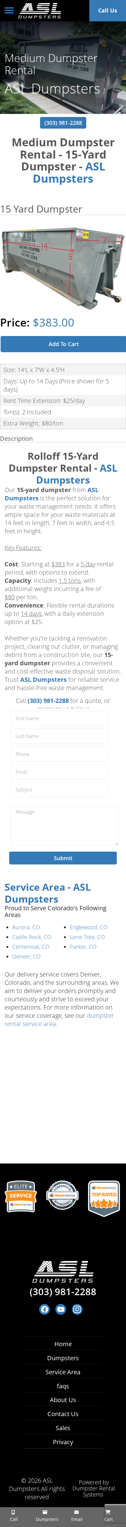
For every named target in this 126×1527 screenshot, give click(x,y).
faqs (63, 1386)
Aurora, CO (26, 927)
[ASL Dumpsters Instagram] (77, 1309)
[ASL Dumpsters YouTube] (60, 1309)
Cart (108, 1519)
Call (13, 1519)
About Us (63, 1400)
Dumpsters (63, 1358)
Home (63, 1344)
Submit (63, 858)
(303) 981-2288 (63, 122)
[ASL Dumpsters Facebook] (44, 1309)
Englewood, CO (89, 927)
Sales (63, 1428)
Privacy (63, 1442)
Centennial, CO (31, 946)
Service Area (63, 1372)
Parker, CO (83, 946)
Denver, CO (26, 956)
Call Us (107, 10)
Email (76, 1519)
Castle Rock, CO (31, 937)
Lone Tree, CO (87, 937)
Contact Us (63, 1414)
